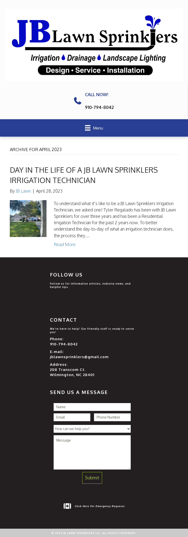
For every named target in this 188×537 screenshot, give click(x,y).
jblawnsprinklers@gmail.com (79, 356)
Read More (65, 244)
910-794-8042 (64, 344)
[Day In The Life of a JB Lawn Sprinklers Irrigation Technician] (28, 218)
